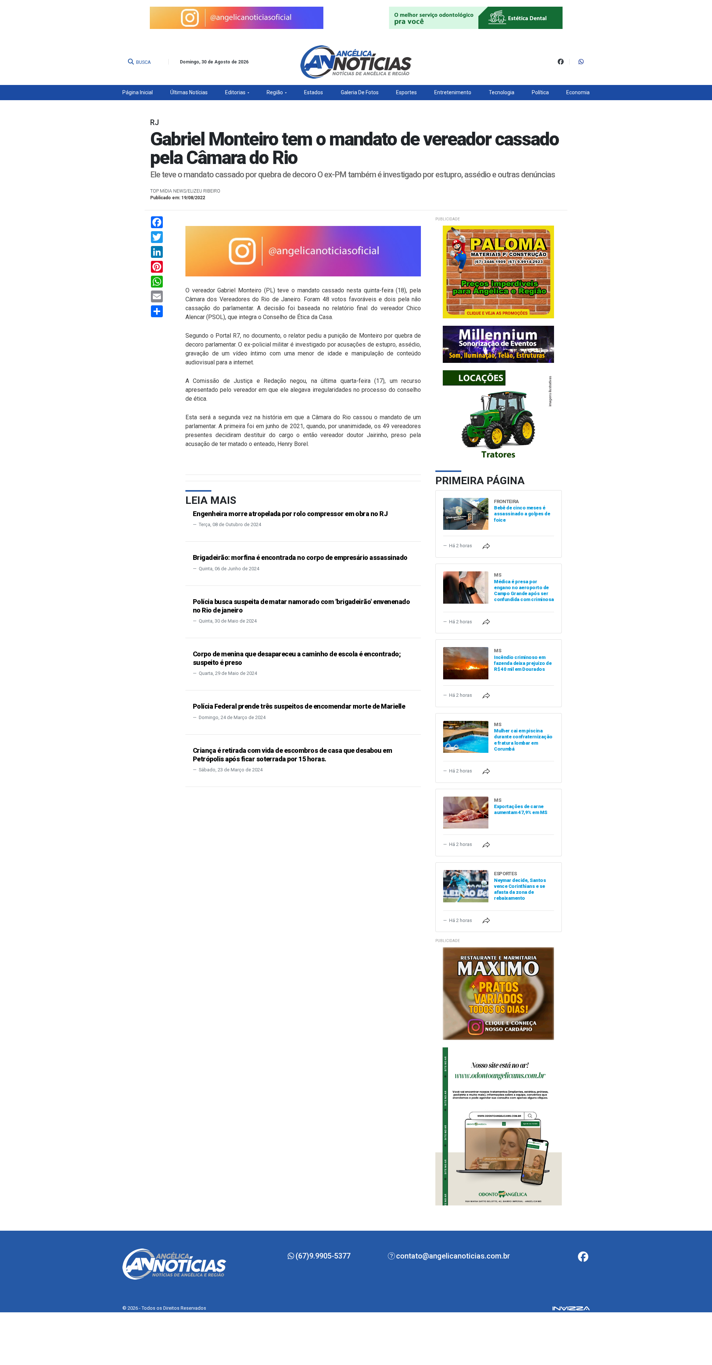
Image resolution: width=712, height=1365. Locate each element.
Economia (578, 92)
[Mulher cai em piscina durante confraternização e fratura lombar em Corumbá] (465, 736)
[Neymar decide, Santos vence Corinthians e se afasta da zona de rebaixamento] (465, 885)
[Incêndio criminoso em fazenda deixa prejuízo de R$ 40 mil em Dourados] (465, 662)
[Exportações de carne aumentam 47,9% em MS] (465, 812)
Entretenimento (452, 92)
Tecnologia (501, 92)
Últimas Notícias (189, 92)
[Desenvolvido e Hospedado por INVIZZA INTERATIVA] (571, 1308)
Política (540, 92)
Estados (313, 92)
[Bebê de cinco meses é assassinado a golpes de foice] (465, 513)
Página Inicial (137, 92)
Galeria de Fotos (360, 92)
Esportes (406, 92)
